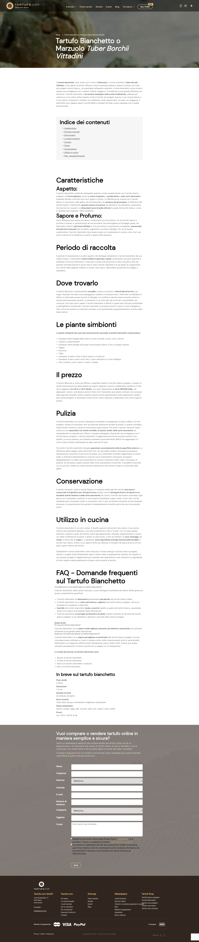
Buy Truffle (145, 7)
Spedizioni (119, 912)
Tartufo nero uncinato (150, 908)
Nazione (60, 780)
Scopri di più (60, 622)
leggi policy (123, 839)
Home (58, 35)
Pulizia (67, 146)
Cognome (61, 773)
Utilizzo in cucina (71, 152)
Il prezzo (67, 142)
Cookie (42, 934)
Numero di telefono (61, 803)
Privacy (36, 934)
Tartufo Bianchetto (149, 900)
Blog (117, 7)
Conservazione (70, 149)
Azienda (60, 787)
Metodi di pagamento (123, 909)
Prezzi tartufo (86, 7)
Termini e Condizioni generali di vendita (129, 904)
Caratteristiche (70, 128)
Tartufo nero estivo (149, 905)
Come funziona (120, 898)
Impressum (50, 934)
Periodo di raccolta (72, 132)
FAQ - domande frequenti (74, 156)
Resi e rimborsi (120, 915)
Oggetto (60, 817)
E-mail (59, 794)
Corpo (59, 824)
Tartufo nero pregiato (150, 903)
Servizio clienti (120, 901)
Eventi (109, 7)
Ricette (99, 7)
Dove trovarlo (69, 135)
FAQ (116, 907)
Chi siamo (127, 7)
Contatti (64, 915)
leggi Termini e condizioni (122, 842)
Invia (76, 865)
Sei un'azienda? (67, 909)
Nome (59, 766)
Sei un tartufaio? (67, 907)
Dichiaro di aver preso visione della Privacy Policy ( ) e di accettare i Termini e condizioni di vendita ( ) (103, 840)
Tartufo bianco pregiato (150, 897)
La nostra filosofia (67, 901)
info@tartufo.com (40, 911)
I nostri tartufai (66, 904)
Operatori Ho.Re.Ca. (68, 912)
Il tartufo (70, 7)
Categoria (61, 810)
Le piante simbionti (72, 139)
